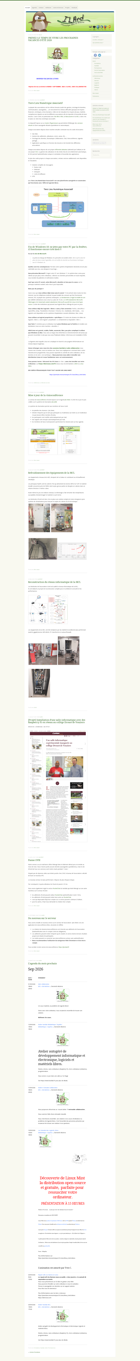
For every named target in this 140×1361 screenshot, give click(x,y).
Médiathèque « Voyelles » (45, 1027)
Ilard (41, 717)
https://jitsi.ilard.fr (64, 947)
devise (85, 1229)
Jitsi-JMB (54, 402)
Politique (96, 87)
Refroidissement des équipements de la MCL (51, 473)
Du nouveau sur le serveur (42, 918)
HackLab (74, 7)
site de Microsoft (40, 254)
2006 (67, 1220)
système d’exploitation (51, 1220)
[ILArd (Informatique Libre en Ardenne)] (70, 21)
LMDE (76, 364)
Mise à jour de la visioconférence (45, 395)
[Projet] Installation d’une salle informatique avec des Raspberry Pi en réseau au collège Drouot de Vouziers (56, 721)
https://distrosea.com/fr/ (47, 364)
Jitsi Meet (67, 400)
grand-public (47, 1246)
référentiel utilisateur (61, 149)
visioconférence (42, 400)
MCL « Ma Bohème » (44, 986)
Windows (77, 1224)
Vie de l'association (99, 70)
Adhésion (48, 7)
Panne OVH (34, 860)
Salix (40, 34)
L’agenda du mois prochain (42, 963)
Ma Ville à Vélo (58, 116)
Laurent (42, 100)
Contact (41, 7)
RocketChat (56, 888)
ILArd (35, 707)
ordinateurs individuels (62, 1224)
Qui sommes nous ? (98, 42)
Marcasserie (69, 116)
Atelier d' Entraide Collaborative (47, 1088)
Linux (61, 1220)
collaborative (74, 348)
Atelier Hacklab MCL (44, 1305)
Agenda (34, 7)
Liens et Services (58, 7)
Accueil (27, 7)
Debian (39, 1224)
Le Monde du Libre (45, 382)
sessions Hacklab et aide (61, 348)
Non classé (36, 90)
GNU (58, 1220)
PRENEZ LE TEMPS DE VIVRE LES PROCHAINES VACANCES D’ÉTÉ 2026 (53, 39)
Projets (67, 7)
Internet (96, 80)
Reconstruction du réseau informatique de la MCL (54, 582)
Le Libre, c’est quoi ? (98, 40)
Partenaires (96, 96)
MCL (77, 116)
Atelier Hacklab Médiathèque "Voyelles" (50, 1024)
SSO (36, 152)
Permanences (51, 1348)
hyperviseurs (54, 123)
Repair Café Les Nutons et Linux (48, 1275)
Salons (96, 90)
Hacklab (42, 1348)
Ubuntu (74, 1220)
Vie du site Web (98, 72)
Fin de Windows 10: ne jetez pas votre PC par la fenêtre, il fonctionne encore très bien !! (57, 248)
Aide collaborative (43, 984)
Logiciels (96, 83)
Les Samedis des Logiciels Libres (48, 1130)
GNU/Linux (37, 382)
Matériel (96, 85)
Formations (37, 1348)
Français (46, 1229)
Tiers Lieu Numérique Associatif (45, 103)
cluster (47, 123)
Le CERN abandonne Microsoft (72, 300)
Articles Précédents (34, 1352)
